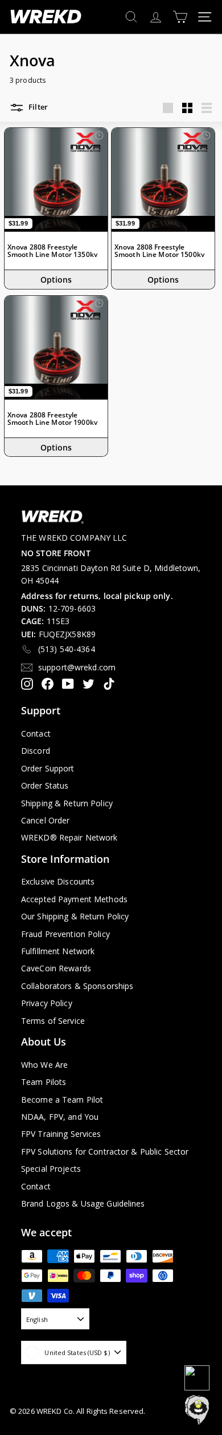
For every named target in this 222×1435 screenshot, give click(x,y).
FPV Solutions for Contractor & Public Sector (104, 1151)
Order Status (44, 785)
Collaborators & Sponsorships (77, 985)
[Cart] (180, 17)
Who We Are (44, 1064)
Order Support (48, 768)
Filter (37, 107)
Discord (35, 750)
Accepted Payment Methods (74, 899)
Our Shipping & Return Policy (75, 916)
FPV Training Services (61, 1133)
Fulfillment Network (57, 951)
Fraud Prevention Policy (65, 933)
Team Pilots (43, 1081)
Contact (36, 733)
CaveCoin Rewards (56, 968)
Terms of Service (53, 1020)
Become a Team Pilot (62, 1099)
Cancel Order (45, 820)
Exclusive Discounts (57, 881)
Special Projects (51, 1168)
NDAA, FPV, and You (59, 1116)
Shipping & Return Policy (67, 803)
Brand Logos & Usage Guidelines (83, 1203)
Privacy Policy (46, 1003)
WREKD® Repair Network (69, 837)
